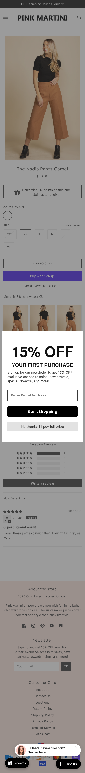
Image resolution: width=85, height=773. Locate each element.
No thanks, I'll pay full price (42, 426)
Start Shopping (42, 411)
